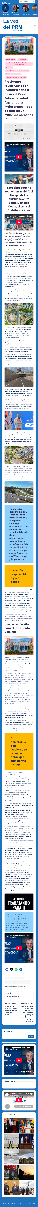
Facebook (8, 1081)
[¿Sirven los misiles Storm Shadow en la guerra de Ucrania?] (11, 1156)
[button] (13, 996)
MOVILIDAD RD (18, 978)
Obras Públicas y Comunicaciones (17, 70)
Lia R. (9, 993)
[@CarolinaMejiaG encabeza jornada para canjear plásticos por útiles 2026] (26, 1125)
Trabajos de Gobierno (13, 74)
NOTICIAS (9, 67)
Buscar (7, 1031)
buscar (31, 1036)
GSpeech (30, 138)
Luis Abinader (22, 59)
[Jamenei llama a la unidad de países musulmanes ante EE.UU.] (11, 1172)
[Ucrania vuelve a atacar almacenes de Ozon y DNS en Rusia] (26, 1156)
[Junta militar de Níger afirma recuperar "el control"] (26, 1172)
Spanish (25, 1)
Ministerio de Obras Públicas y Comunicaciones (19, 63)
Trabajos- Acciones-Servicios (16, 77)
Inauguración (10, 59)
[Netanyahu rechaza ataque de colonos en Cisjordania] (26, 1141)
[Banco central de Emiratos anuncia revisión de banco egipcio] (11, 1141)
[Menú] (35, 25)
